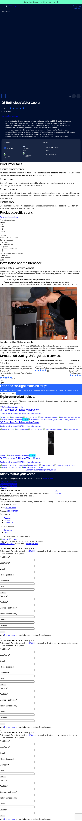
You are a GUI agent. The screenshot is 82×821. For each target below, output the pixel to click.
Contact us (8, 530)
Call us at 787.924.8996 (8, 486)
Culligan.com (9, 635)
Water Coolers (6, 12)
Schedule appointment (8, 484)
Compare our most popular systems (41, 470)
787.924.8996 (48, 478)
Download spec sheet (9, 217)
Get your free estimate (10, 116)
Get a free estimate (77, 7)
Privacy (29, 544)
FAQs (6, 532)
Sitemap (35, 544)
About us (7, 518)
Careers (7, 520)
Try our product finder (8, 393)
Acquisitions (8, 522)
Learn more (52, 2)
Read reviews (6, 112)
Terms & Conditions (7, 544)
